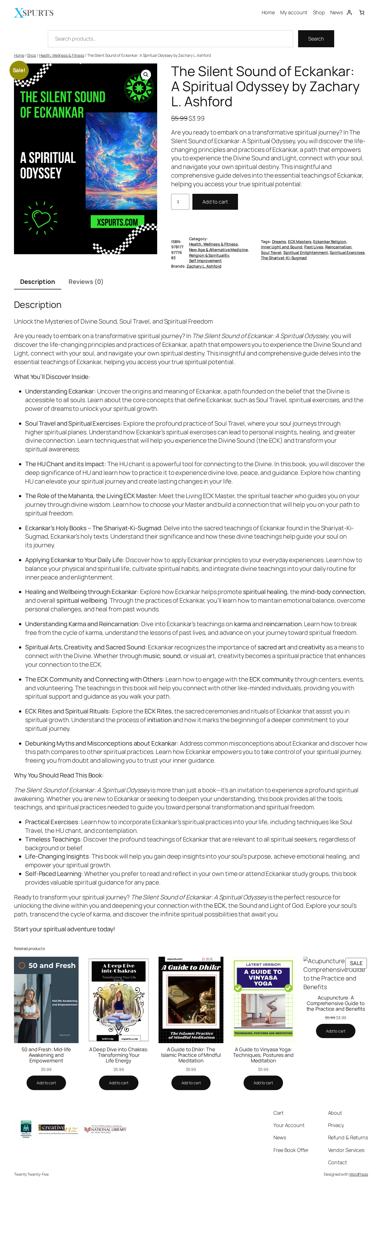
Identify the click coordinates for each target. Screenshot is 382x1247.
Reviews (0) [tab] (86, 281)
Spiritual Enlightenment (305, 252)
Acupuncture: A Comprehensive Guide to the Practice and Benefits (335, 1003)
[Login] (349, 12)
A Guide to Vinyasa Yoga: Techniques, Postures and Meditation (263, 1055)
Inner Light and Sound (281, 246)
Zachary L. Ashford (204, 266)
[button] (146, 75)
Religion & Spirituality (209, 255)
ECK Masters (300, 241)
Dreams (279, 241)
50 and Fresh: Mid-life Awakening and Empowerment (46, 1055)
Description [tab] (37, 281)
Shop (31, 55)
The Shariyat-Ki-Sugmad (284, 257)
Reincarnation (338, 246)
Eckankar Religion (329, 241)
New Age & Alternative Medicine (218, 249)
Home (19, 55)
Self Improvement (205, 260)
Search (316, 38)
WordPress (358, 1174)
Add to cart (215, 201)
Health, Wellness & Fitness (61, 55)
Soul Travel (271, 252)
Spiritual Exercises (347, 252)
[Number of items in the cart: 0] (361, 12)
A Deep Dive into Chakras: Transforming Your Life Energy (118, 1055)
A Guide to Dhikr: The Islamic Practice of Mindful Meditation (191, 1055)
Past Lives (313, 246)
